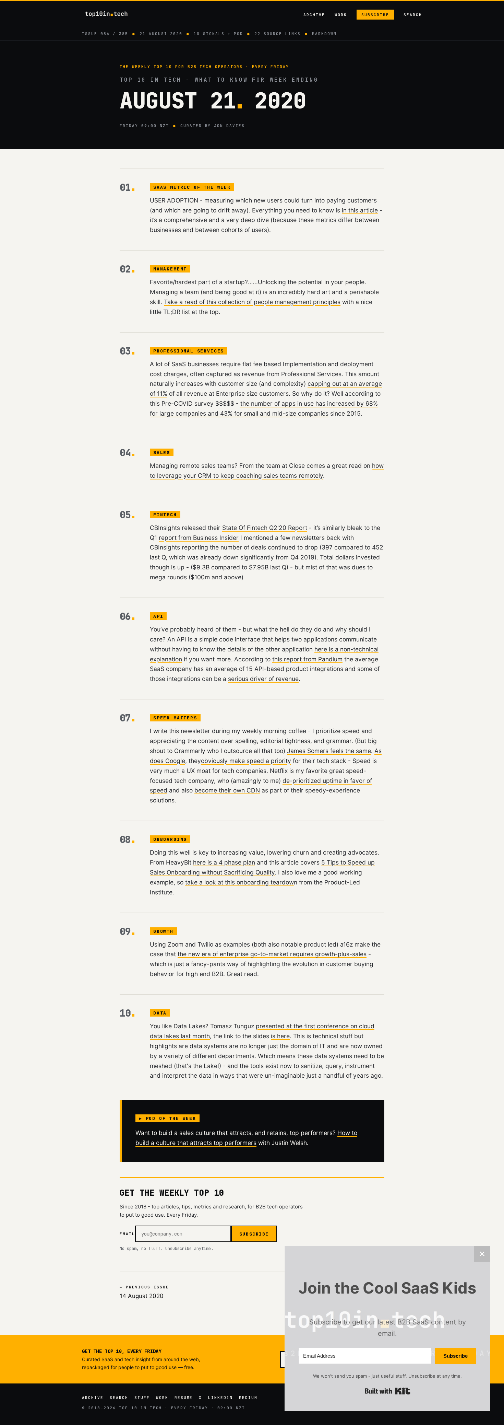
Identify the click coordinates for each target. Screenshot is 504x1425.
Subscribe (375, 14)
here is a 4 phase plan (224, 862)
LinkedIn (220, 1397)
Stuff (142, 1397)
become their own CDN (227, 790)
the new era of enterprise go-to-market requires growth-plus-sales (272, 954)
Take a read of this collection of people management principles (252, 301)
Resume (184, 1397)
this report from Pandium (307, 659)
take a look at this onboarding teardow (239, 882)
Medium (248, 1397)
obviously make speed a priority (246, 760)
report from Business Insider (199, 537)
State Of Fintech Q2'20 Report (264, 527)
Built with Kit (387, 1391)
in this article (360, 210)
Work (341, 14)
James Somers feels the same (329, 750)
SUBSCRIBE (254, 1234)
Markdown (324, 33)
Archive (314, 14)
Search (413, 14)
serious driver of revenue (263, 678)
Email (127, 1233)
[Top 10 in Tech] (112, 14)
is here (280, 1036)
